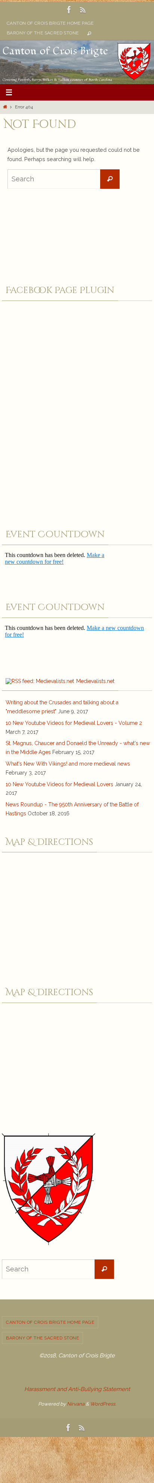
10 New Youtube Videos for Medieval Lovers (59, 784)
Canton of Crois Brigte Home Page (50, 23)
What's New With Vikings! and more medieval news (68, 764)
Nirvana (75, 1404)
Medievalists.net (95, 681)
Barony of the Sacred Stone (42, 33)
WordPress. (103, 1404)
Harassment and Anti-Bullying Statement (77, 1389)
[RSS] (83, 10)
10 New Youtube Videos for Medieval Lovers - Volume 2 (74, 723)
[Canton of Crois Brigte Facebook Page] (69, 10)
